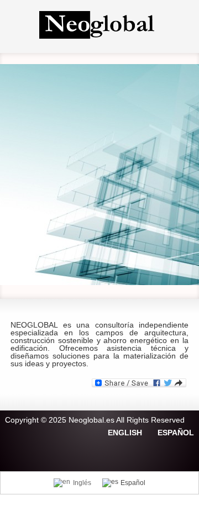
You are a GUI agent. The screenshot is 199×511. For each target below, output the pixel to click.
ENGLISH (125, 432)
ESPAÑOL (176, 432)
